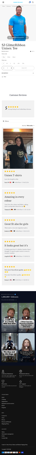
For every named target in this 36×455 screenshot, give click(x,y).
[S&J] (17, 2)
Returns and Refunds (17, 444)
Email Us (21, 385)
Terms (7, 444)
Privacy (10, 444)
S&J (10, 449)
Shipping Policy (24, 444)
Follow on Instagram (7, 299)
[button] (32, 2)
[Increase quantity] (12, 68)
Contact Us (4, 444)
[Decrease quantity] (3, 68)
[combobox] (28, 125)
